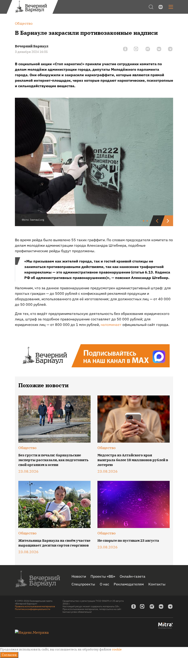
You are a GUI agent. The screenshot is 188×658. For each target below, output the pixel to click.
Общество (27, 447)
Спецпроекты (83, 584)
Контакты (157, 584)
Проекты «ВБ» (103, 576)
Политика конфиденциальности (32, 609)
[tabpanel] (94, 162)
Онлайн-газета (132, 576)
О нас (104, 584)
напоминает (111, 324)
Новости (79, 576)
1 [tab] (143, 221)
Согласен (9, 655)
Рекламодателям (129, 584)
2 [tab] (147, 221)
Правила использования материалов (35, 606)
